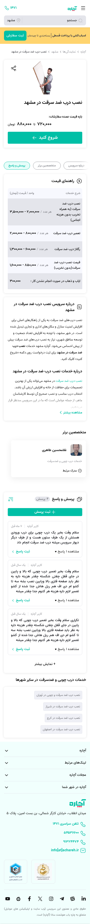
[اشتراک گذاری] (13, 68)
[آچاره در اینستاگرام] (51, 899)
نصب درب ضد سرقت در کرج (63, 718)
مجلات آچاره (78, 775)
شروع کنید (48, 137)
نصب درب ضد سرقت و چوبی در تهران (58, 695)
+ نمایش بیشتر (45, 664)
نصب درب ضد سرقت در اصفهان (61, 729)
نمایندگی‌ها (69, 51)
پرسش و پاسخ (16, 165)
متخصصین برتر (47, 165)
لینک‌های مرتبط (75, 763)
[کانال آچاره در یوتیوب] (7, 899)
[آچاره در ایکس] (39, 899)
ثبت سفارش (15, 35)
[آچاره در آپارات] (72, 899)
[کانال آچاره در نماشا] (18, 899)
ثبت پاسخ (23, 551)
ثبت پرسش (43, 512)
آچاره (83, 51)
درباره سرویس (76, 165)
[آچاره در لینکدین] (83, 899)
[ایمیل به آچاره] (45, 851)
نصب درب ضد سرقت (69, 381)
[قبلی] (85, 166)
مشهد (54, 51)
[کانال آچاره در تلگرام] (61, 899)
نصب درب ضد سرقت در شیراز (63, 706)
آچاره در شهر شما (74, 787)
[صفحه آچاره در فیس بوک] (29, 899)
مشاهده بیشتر (72, 412)
